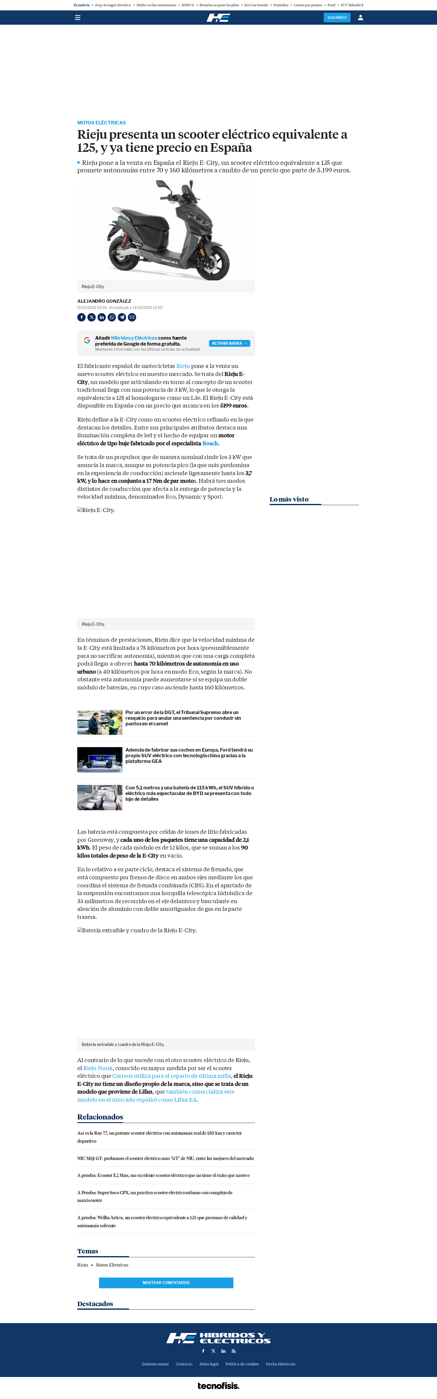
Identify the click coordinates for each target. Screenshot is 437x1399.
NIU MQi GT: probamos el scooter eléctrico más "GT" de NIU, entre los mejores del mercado (165, 1158)
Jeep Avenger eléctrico (113, 5)
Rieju (183, 366)
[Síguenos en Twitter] (213, 1351)
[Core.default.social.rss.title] (234, 1351)
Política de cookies (242, 1364)
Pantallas (280, 5)
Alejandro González (104, 301)
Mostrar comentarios (166, 1283)
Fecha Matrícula (280, 1364)
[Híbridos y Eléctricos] (218, 1338)
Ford (331, 5)
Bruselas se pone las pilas (219, 5)
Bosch (210, 443)
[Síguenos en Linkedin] (223, 1351)
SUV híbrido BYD (355, 5)
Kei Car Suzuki (256, 5)
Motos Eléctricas (101, 123)
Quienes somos (155, 1364)
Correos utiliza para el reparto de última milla (171, 1076)
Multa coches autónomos (156, 5)
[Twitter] (91, 317)
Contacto (184, 1364)
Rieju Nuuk (98, 1068)
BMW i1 (188, 5)
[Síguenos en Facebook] (203, 1351)
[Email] (132, 317)
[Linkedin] (102, 317)
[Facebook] (81, 317)
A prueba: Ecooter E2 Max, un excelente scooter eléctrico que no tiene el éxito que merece (163, 1175)
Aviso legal (208, 1364)
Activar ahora (227, 343)
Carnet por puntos (308, 5)
